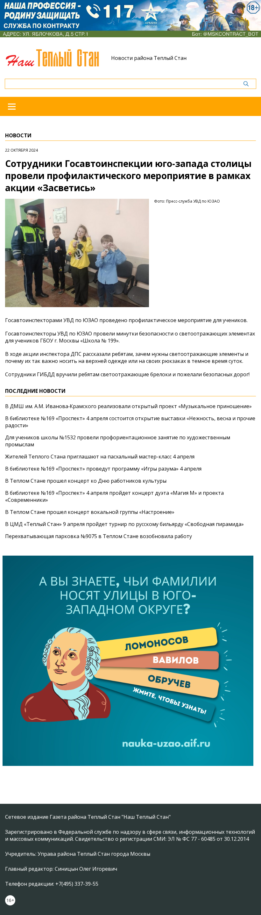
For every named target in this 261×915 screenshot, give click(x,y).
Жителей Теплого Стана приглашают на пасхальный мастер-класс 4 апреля (99, 456)
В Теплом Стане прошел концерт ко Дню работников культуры (85, 480)
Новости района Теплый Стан (149, 58)
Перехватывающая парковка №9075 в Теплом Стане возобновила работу (98, 536)
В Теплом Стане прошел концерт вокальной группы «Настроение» (89, 511)
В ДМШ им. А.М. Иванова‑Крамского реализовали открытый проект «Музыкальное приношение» (128, 406)
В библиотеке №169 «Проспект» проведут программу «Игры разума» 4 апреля (103, 468)
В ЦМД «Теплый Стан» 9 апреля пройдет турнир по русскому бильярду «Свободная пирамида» (124, 524)
